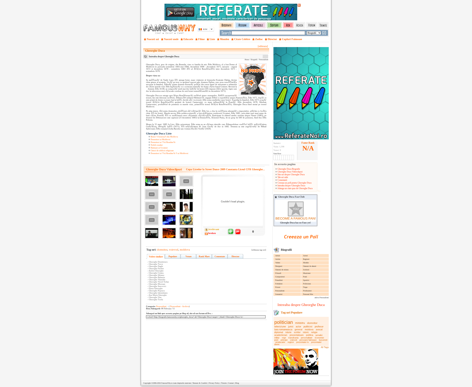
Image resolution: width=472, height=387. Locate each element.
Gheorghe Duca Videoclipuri (290, 171)
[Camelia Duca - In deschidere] (152, 233)
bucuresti (323, 340)
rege (284, 338)
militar (277, 338)
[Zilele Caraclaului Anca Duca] (152, 219)
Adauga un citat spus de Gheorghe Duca (295, 188)
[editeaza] (263, 46)
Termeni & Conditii (199, 383)
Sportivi (306, 280)
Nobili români (157, 145)
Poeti (305, 277)
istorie (288, 332)
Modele (306, 263)
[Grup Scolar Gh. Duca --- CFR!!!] (186, 181)
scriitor (297, 332)
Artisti (277, 256)
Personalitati (279, 291)
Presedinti (279, 280)
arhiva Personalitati (322, 298)
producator (280, 342)
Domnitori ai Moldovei (160, 139)
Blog (237, 383)
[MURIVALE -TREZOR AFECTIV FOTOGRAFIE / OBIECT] (186, 233)
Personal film (308, 294)
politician (283, 322)
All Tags (325, 347)
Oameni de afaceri (309, 266)
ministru (300, 322)
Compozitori (280, 277)
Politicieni (307, 284)
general (298, 329)
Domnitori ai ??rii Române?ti (163, 142)
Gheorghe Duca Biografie (288, 169)
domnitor (312, 322)
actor (298, 326)
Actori (305, 256)
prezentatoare (297, 335)
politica (309, 335)
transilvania (293, 338)
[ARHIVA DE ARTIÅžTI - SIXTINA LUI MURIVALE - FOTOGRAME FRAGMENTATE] (186, 220)
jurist (290, 326)
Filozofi (278, 273)
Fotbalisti (278, 284)
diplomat (278, 332)
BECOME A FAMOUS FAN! (295, 218)
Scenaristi (278, 294)
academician (280, 335)
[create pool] (301, 243)
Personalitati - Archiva (179, 306)
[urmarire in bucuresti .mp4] (152, 207)
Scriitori (306, 270)
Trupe (305, 287)
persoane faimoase (308, 340)
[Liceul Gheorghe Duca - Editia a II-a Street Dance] (169, 181)
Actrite (277, 259)
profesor (319, 326)
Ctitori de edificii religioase (162, 150)
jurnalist (319, 335)
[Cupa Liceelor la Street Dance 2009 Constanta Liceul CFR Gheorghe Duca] (152, 181)
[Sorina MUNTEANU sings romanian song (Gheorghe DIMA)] (186, 207)
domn (276, 344)
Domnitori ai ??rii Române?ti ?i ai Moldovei (169, 153)
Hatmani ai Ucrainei (159, 148)
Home (247, 60)
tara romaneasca (283, 329)
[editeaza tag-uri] (258, 250)
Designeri (278, 266)
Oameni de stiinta (281, 270)
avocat (319, 329)
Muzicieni (306, 273)
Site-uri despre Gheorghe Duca (291, 174)
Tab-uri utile (282, 177)
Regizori (306, 259)
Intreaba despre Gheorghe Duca (291, 185)
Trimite (224, 383)
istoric (306, 332)
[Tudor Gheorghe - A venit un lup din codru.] (169, 207)
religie (314, 332)
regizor (291, 342)
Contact (231, 383)
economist (319, 338)
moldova (309, 329)
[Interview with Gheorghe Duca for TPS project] (152, 194)
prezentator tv (302, 342)
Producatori (307, 291)
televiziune (280, 326)
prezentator (316, 342)
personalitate (306, 338)
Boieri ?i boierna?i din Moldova (164, 137)
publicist (307, 326)
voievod (293, 340)
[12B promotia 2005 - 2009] (169, 194)
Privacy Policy (214, 383)
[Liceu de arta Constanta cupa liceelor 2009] (169, 219)
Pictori (277, 287)
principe (284, 340)
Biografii (254, 60)
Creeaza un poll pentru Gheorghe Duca (294, 182)
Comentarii (282, 180)
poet (276, 340)
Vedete (277, 263)
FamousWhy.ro (167, 383)
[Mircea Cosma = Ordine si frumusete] (186, 194)
